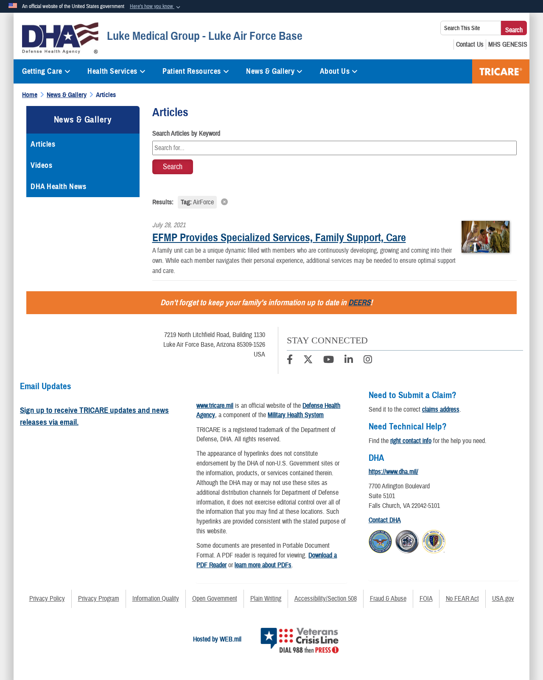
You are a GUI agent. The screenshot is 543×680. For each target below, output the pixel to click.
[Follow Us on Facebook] (290, 361)
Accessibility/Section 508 (325, 598)
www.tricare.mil (214, 405)
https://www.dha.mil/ (393, 472)
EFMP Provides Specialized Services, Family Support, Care (279, 237)
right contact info (410, 441)
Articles (43, 144)
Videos (41, 165)
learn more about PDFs (263, 565)
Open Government (214, 598)
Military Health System (296, 415)
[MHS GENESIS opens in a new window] (507, 44)
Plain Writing (265, 598)
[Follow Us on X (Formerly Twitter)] (308, 361)
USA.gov (503, 598)
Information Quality (155, 598)
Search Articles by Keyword (186, 133)
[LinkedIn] (348, 361)
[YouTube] (328, 361)
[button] (156, 7)
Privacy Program (98, 598)
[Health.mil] (407, 540)
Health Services (112, 71)
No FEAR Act (462, 598)
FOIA (426, 598)
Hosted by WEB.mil (217, 639)
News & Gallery (270, 71)
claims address (440, 409)
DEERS (359, 302)
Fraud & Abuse (388, 598)
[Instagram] (368, 361)
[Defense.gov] (380, 540)
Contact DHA (385, 520)
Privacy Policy (47, 598)
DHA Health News (58, 186)
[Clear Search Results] (334, 201)
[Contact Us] (470, 44)
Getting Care (42, 71)
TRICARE (500, 71)
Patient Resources (191, 71)
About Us (335, 71)
